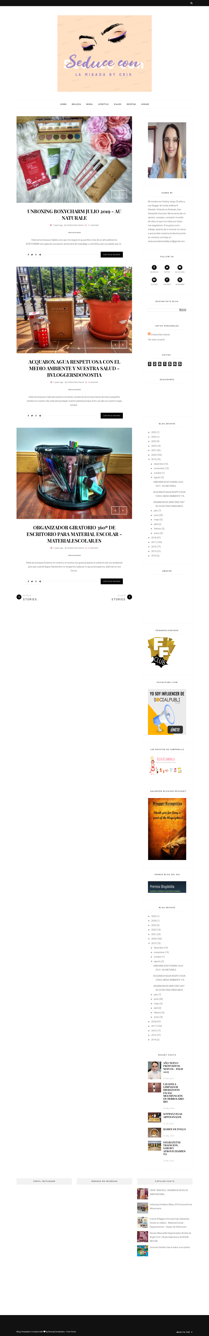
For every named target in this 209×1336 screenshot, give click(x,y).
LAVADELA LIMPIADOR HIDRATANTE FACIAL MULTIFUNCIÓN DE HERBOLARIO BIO (173, 1093)
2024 (153, 437)
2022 (153, 446)
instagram (179, 284)
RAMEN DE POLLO (174, 1129)
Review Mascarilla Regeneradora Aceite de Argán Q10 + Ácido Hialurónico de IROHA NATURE (170, 1237)
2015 (153, 551)
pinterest (167, 284)
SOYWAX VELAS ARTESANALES (172, 1115)
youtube (154, 284)
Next (123, 194)
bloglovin (180, 272)
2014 (153, 555)
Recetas (131, 104)
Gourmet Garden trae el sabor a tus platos (170, 1247)
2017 (153, 542)
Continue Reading (111, 255)
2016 (153, 546)
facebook (154, 272)
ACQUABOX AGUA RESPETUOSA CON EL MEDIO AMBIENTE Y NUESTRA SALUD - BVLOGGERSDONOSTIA (74, 368)
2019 (153, 459)
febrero (157, 528)
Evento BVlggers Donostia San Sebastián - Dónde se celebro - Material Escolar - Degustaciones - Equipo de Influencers (170, 1223)
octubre (157, 473)
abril (156, 524)
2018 (153, 537)
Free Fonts (71, 1331)
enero (157, 533)
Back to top (183, 1332)
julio (156, 510)
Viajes (117, 104)
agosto (157, 477)
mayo (156, 519)
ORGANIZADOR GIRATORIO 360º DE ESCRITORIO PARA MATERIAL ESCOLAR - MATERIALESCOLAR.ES (74, 534)
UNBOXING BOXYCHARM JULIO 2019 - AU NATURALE (74, 214)
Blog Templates (24, 1331)
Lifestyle (103, 104)
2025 (153, 432)
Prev (115, 194)
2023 (153, 441)
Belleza (76, 104)
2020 (153, 455)
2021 (153, 450)
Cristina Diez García (160, 334)
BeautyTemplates (57, 1331)
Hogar (145, 104)
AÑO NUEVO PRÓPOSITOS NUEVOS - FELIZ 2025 (173, 1067)
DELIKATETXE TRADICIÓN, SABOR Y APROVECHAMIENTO (174, 1148)
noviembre (159, 468)
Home (63, 104)
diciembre (159, 464)
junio (156, 515)
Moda (89, 104)
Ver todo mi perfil (156, 339)
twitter (167, 272)
